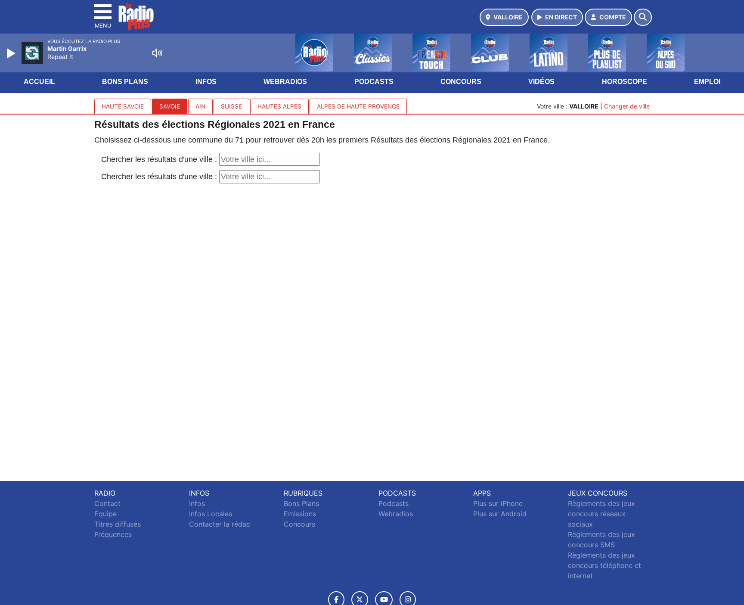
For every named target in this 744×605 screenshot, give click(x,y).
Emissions (300, 513)
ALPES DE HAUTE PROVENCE (358, 106)
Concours (460, 81)
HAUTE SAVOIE (123, 106)
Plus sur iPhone (498, 503)
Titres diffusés (117, 524)
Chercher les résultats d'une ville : (160, 159)
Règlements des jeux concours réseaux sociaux (601, 513)
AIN (200, 106)
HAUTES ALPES (279, 106)
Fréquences (113, 534)
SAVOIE (169, 106)
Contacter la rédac (219, 524)
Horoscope (624, 81)
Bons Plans (125, 81)
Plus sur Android (500, 513)
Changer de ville (627, 106)
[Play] (12, 53)
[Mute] (157, 53)
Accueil (39, 81)
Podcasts (374, 81)
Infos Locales (210, 513)
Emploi (707, 81)
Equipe (105, 513)
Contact (107, 503)
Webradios (285, 81)
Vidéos (541, 81)
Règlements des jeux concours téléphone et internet (604, 565)
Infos (206, 81)
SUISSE (231, 106)
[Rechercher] (643, 17)
